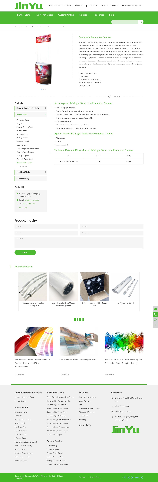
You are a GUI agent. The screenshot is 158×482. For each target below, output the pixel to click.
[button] (41, 89)
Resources (99, 15)
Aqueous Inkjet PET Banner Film (59, 420)
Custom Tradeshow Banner (57, 464)
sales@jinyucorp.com (133, 5)
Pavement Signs (23, 120)
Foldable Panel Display (25, 159)
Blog (111, 15)
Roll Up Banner (22, 138)
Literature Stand (23, 166)
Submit (25, 252)
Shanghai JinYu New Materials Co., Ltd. (40, 476)
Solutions (83, 15)
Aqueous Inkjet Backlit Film (57, 423)
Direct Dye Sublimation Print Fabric (60, 397)
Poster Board (22, 131)
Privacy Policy (95, 477)
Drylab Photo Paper (54, 435)
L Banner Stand (22, 145)
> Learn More (19, 374)
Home (17, 27)
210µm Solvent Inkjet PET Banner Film (94, 304)
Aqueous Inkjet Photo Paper (57, 431)
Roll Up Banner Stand (125, 303)
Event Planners (84, 401)
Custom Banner (53, 449)
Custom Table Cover (55, 453)
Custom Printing (66, 15)
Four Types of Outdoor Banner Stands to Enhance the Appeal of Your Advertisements (32, 363)
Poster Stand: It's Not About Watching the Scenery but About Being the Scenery (123, 361)
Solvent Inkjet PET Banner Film (58, 401)
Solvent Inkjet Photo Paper (57, 412)
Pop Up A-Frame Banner (56, 461)
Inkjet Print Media (44, 15)
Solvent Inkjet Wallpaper (56, 416)
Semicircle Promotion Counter (58, 27)
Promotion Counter (39, 27)
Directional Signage (86, 412)
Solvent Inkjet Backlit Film (57, 405)
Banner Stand (24, 15)
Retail (81, 405)
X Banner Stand (23, 141)
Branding (82, 420)
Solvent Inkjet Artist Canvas (57, 408)
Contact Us (93, 5)
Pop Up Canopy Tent (25, 127)
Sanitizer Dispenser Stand (24, 397)
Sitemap (82, 477)
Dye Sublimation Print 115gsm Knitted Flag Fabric (63, 304)
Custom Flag (52, 446)
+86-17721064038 (28, 204)
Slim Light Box (22, 134)
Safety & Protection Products (60, 5)
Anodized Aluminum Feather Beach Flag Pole (33, 304)
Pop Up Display (23, 156)
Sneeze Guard (20, 401)
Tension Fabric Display (25, 152)
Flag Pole (20, 124)
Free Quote (23, 207)
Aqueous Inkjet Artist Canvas (58, 427)
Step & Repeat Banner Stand (28, 149)
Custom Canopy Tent (55, 457)
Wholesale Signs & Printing (89, 408)
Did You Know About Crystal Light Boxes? (78, 360)
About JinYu (79, 5)
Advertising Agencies (87, 397)
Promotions (83, 416)
